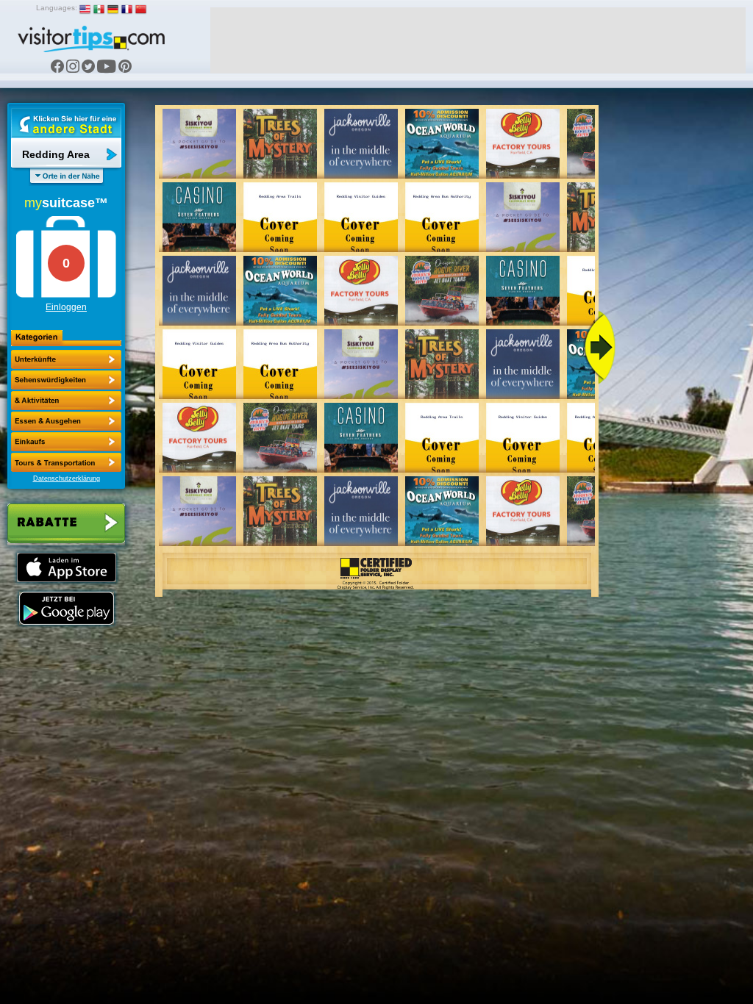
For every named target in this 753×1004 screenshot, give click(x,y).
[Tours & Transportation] (66, 441)
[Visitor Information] (66, 462)
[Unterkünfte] (66, 359)
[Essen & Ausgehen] (66, 400)
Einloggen (66, 307)
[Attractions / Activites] (66, 380)
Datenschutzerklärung (66, 478)
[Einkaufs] (66, 421)
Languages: (56, 8)
